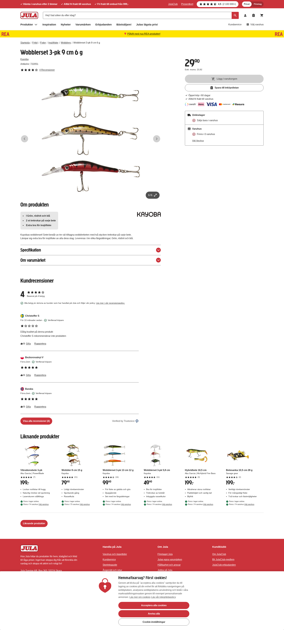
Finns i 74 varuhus (36, 504)
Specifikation (30, 250)
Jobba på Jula (165, 570)
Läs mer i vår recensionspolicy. (110, 303)
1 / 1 (150, 195)
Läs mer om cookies (139, 597)
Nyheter (66, 24)
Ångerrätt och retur (112, 570)
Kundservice (235, 24)
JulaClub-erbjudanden (224, 565)
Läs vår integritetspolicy (163, 597)
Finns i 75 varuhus (77, 504)
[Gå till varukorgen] (261, 15)
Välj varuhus (257, 24)
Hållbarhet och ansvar (169, 565)
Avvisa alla (154, 613)
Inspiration (49, 24)
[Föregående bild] (24, 138)
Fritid (35, 42)
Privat (247, 4)
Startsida (25, 42)
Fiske (43, 42)
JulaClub (173, 4)
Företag (258, 4)
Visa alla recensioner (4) (36, 421)
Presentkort (187, 4)
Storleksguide (110, 565)
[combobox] (141, 15)
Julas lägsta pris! (147, 24)
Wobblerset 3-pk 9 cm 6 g (86, 42)
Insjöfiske (53, 42)
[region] (142, 600)
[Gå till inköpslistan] (253, 15)
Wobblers (66, 42)
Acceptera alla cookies (154, 605)
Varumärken (83, 24)
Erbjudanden (103, 24)
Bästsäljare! (123, 24)
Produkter (26, 24)
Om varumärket (32, 260)
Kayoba (24, 59)
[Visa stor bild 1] (91, 139)
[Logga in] (245, 15)
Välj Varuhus (198, 140)
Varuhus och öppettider (115, 554)
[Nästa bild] (156, 138)
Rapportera (40, 343)
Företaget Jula (165, 554)
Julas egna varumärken (170, 559)
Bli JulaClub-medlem (223, 559)
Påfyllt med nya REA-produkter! (143, 34)
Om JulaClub (219, 554)
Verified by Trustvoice (123, 421)
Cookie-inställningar (154, 622)
